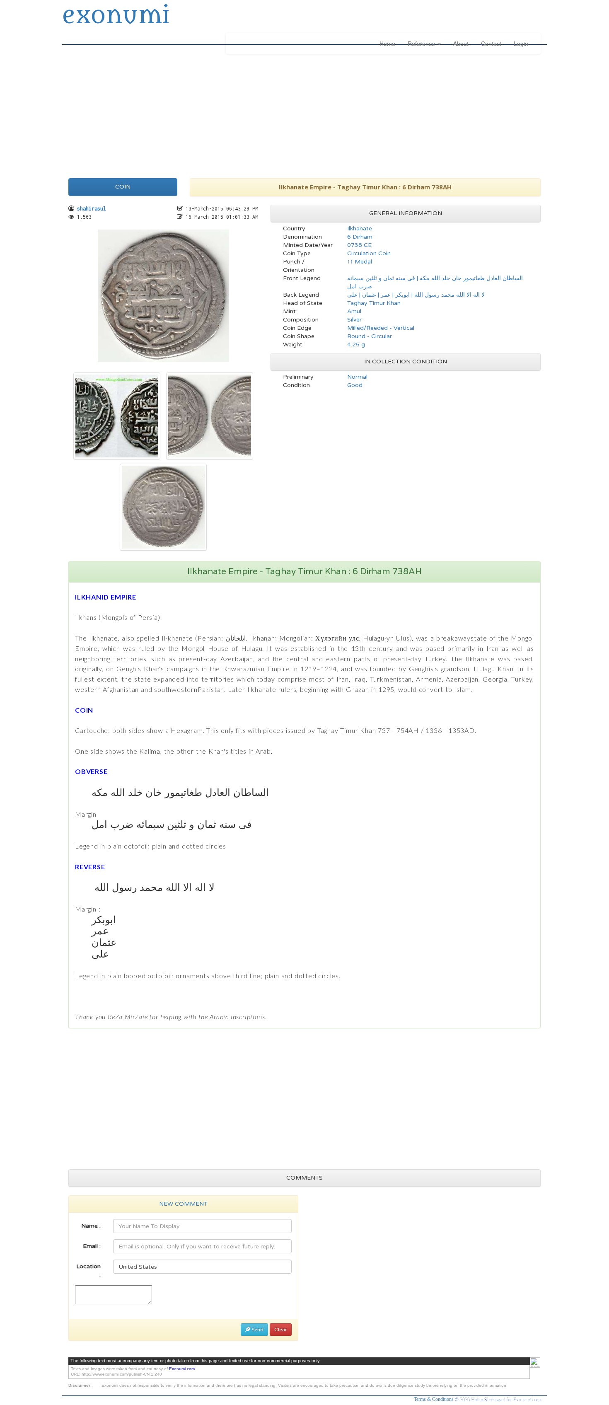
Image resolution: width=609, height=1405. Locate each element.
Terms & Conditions (434, 1399)
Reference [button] (422, 43)
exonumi (115, 16)
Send (256, 1329)
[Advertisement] (304, 114)
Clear (280, 1329)
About (461, 43)
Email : (92, 1246)
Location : (88, 1270)
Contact (491, 43)
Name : (91, 1225)
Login (521, 43)
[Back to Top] (535, 1362)
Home (387, 43)
